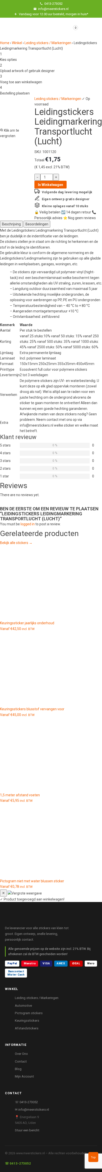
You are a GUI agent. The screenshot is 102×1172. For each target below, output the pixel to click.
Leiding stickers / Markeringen (48, 43)
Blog (18, 1069)
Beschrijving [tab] (11, 224)
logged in (28, 524)
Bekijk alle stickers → (16, 543)
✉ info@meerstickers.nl (32, 1109)
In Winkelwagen (50, 185)
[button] (15, 117)
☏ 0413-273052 (26, 1102)
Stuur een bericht (27, 1130)
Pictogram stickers (29, 1013)
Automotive (23, 1005)
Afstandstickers (26, 1028)
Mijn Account (24, 1076)
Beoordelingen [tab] (37, 224)
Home (4, 43)
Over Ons (21, 1054)
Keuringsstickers (27, 1020)
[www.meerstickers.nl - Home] (38, 918)
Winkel (17, 43)
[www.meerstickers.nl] (25, 26)
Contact (21, 1061)
